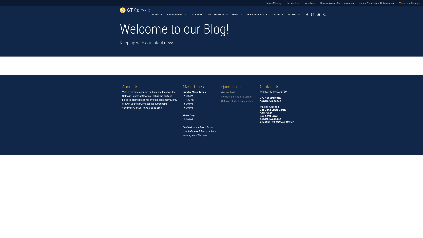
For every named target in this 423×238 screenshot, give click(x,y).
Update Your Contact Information (376, 3)
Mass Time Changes (409, 3)
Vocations (310, 3)
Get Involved (293, 3)
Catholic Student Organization (237, 101)
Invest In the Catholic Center (236, 96)
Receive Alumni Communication (337, 3)
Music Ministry (274, 3)
